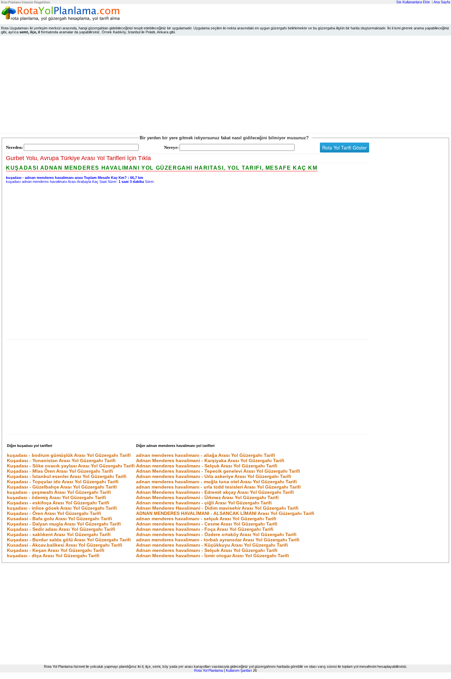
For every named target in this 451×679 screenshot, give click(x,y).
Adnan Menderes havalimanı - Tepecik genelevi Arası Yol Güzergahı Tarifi (218, 471)
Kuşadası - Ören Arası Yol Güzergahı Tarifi (54, 513)
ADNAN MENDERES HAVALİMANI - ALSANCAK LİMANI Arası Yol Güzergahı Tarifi (225, 513)
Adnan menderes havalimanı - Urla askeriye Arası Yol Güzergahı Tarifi (213, 476)
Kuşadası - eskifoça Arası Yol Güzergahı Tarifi (58, 502)
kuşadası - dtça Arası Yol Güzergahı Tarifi (53, 555)
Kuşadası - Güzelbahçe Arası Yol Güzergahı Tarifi (62, 487)
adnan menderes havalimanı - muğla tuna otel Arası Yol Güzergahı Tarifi (216, 481)
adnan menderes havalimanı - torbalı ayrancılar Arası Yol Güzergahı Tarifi (217, 539)
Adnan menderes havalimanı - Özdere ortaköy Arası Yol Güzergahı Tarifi (216, 534)
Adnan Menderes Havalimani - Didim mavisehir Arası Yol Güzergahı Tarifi (217, 508)
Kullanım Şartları (239, 670)
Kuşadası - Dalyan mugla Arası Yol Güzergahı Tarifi (64, 523)
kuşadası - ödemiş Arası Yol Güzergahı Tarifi (56, 497)
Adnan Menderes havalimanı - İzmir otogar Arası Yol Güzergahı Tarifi (212, 555)
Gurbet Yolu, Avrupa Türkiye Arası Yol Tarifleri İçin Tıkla (78, 158)
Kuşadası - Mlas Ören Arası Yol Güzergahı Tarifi (60, 471)
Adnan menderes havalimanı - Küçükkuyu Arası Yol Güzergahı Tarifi (212, 545)
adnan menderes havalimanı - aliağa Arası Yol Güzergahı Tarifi (205, 455)
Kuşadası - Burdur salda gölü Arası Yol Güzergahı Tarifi (69, 539)
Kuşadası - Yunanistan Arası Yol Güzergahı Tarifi (61, 460)
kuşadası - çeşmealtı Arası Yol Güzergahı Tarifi (59, 492)
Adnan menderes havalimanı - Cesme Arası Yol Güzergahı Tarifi (206, 523)
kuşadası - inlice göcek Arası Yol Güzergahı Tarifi (62, 508)
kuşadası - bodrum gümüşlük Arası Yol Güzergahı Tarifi (69, 455)
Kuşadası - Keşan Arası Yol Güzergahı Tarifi (55, 550)
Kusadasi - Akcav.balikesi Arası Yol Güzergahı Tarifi (64, 545)
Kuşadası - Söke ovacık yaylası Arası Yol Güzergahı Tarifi (71, 465)
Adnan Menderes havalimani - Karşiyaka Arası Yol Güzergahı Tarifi (210, 460)
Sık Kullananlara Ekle (413, 2)
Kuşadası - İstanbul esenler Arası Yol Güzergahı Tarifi (66, 476)
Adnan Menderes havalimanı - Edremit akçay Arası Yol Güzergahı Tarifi (215, 492)
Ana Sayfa (442, 2)
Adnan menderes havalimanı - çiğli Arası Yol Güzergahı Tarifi (204, 502)
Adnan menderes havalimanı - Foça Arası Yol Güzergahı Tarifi (204, 529)
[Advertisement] (225, 86)
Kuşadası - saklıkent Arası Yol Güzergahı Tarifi (59, 534)
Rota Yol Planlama (208, 670)
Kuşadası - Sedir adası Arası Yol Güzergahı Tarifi (61, 529)
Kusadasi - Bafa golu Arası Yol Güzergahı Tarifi (59, 518)
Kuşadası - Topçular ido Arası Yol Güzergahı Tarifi (63, 481)
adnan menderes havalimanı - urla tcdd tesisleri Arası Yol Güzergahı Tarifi (218, 487)
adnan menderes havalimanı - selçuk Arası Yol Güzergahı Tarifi (206, 518)
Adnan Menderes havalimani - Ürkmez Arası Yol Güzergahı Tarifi (207, 497)
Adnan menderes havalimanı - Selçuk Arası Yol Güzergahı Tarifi (206, 465)
